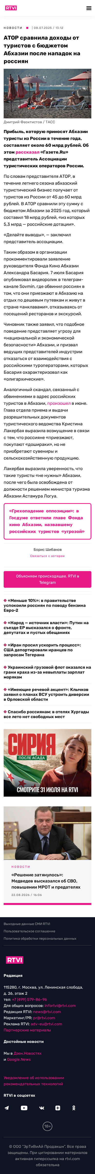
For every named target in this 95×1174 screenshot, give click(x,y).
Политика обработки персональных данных (40, 939)
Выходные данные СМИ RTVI (27, 924)
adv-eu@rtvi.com (46, 1024)
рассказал (27, 152)
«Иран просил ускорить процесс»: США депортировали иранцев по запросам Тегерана (42, 650)
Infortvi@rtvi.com (60, 1005)
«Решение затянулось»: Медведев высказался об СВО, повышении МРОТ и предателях (45, 881)
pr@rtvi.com (44, 1018)
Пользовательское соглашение (29, 931)
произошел (59, 403)
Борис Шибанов (48, 549)
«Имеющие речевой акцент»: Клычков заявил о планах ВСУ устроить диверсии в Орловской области (46, 694)
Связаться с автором (47, 556)
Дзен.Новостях (28, 1053)
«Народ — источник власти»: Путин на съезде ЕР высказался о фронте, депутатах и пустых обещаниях (46, 627)
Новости (13, 28)
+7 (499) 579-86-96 (29, 999)
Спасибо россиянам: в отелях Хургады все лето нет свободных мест (46, 714)
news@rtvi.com (47, 1011)
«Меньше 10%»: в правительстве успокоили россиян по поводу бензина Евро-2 (45, 605)
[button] (89, 8)
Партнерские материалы (27, 1030)
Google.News (19, 1059)
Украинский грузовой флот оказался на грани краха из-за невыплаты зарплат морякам (47, 672)
